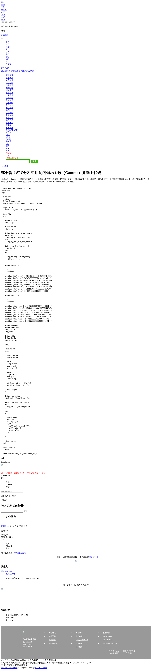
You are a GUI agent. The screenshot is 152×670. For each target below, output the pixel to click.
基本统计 (9, 125)
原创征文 (9, 118)
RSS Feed (43, 668)
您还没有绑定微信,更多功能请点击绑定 (17, 71)
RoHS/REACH (12, 130)
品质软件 (9, 110)
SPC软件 (4, 166)
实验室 (8, 141)
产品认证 (9, 88)
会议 (3, 17)
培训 (3, 15)
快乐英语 (9, 113)
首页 (3, 2)
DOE (8, 137)
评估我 (8, 64)
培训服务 (79, 647)
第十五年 (52, 636)
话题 (8, 57)
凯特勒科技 (10, 574)
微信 (8, 487)
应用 (3, 20)
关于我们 (52, 640)
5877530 (29, 642)
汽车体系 (9, 85)
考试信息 (9, 100)
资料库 (4, 10)
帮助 (8, 61)
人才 (3, 12)
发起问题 (5, 35)
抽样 (8, 146)
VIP (7, 59)
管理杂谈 (9, 75)
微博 (8, 482)
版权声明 (79, 636)
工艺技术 (9, 105)
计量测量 (9, 95)
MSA (8, 135)
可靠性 (8, 132)
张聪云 (4, 526)
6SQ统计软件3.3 (82, 640)
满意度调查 (53, 643)
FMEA (8, 139)
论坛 (3, 5)
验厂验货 (9, 108)
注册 (7, 68)
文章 (3, 7)
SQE (7, 148)
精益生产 (9, 90)
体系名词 (9, 80)
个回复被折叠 (20, 553)
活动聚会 (9, 115)
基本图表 (9, 123)
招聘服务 (79, 643)
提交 (25, 511)
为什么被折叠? (7, 553)
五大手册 (9, 128)
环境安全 (9, 98)
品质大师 (9, 120)
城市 (8, 151)
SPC (7, 144)
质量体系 (9, 78)
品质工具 (9, 93)
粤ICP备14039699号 (9, 668)
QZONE (9, 485)
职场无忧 (9, 103)
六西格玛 (9, 83)
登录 (3, 68)
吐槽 (8, 156)
